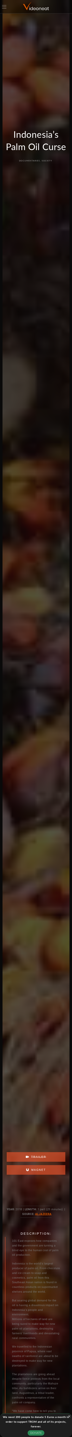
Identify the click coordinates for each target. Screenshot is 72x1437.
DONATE (36, 1433)
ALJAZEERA (43, 1214)
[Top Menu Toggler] (4, 6)
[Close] (69, 1416)
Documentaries (29, 161)
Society (47, 161)
